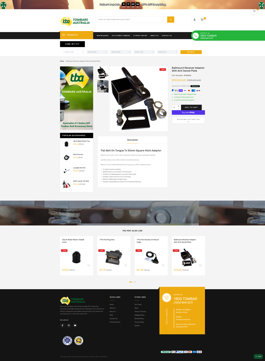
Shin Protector (78, 154)
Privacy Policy (139, 322)
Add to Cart (191, 107)
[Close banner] (262, 4)
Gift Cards (138, 304)
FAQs (111, 315)
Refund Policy (139, 319)
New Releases (103, 35)
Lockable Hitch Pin (79, 168)
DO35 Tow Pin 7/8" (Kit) (81, 181)
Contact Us (167, 35)
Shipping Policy (140, 315)
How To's (113, 311)
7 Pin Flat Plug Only (106, 240)
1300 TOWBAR (208, 35)
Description (132, 140)
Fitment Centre (140, 35)
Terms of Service (140, 311)
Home (62, 61)
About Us (154, 35)
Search (191, 52)
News (136, 308)
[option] (139, 98)
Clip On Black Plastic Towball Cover (84, 141)
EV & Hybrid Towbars (121, 35)
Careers (137, 326)
